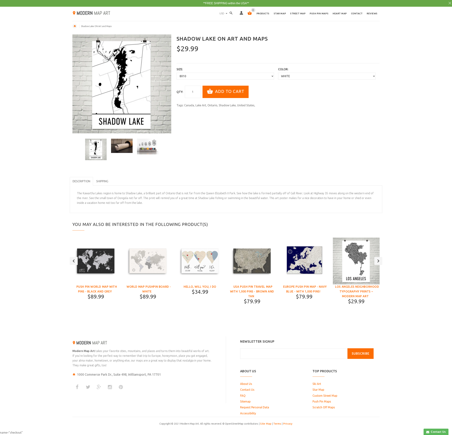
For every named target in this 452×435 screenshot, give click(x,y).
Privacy (288, 423)
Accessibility (248, 413)
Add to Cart (229, 91)
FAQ (242, 395)
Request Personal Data (254, 407)
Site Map (265, 423)
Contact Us (247, 389)
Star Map (318, 389)
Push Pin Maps (322, 401)
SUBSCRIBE (360, 353)
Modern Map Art (83, 351)
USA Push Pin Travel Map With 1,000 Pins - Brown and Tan (252, 291)
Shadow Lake (227, 105)
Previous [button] (74, 261)
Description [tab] (81, 181)
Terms (277, 423)
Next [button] (378, 261)
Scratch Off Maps (324, 407)
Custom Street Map (325, 395)
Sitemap (245, 401)
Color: (283, 69)
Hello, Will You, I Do (200, 286)
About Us (246, 383)
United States (245, 105)
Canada (189, 105)
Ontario (212, 105)
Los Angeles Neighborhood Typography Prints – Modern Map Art (357, 291)
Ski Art (317, 383)
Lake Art (200, 105)
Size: (180, 69)
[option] (96, 149)
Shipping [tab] (102, 181)
